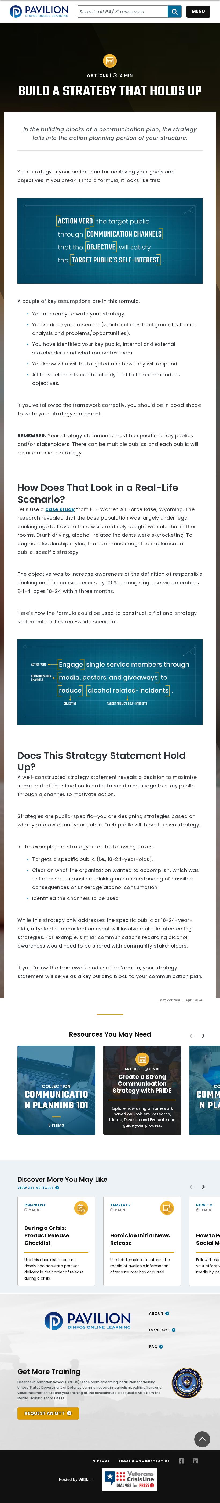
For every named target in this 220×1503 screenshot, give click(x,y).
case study (60, 509)
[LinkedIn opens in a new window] (195, 1461)
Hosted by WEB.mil (76, 1479)
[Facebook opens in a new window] (181, 1461)
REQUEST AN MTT (45, 1413)
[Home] (39, 11)
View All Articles (35, 1187)
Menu (198, 11)
